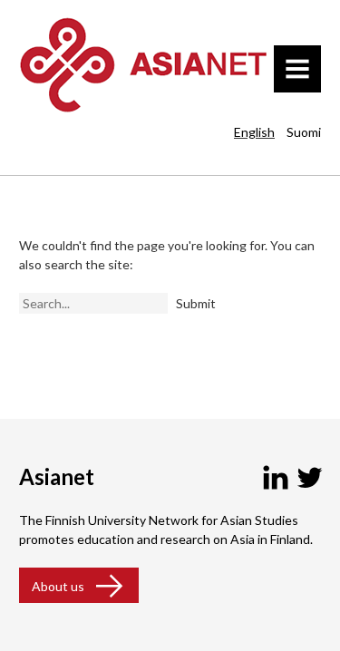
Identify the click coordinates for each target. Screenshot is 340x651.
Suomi (304, 132)
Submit (196, 303)
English (254, 132)
